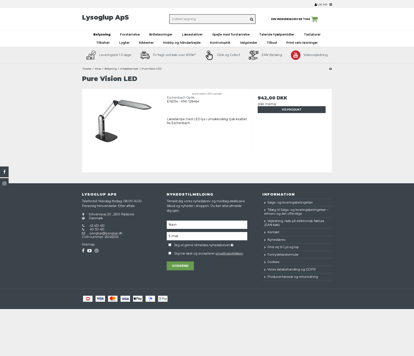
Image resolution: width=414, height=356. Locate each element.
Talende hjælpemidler (276, 34)
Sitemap (88, 244)
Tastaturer (312, 34)
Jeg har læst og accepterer (208, 253)
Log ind (322, 4)
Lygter (124, 43)
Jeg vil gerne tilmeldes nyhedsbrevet (210, 244)
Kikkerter (146, 43)
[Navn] (207, 224)
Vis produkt (291, 109)
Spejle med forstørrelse (231, 34)
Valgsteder (248, 43)
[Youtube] (89, 250)
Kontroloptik (220, 43)
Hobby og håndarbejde (182, 43)
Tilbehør (103, 43)
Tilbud (272, 43)
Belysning (102, 34)
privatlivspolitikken (229, 253)
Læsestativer (192, 34)
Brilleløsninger (160, 34)
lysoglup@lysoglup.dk (106, 233)
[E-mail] (207, 236)
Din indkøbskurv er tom (290, 19)
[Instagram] (4, 183)
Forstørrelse (130, 34)
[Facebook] (4, 171)
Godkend (180, 266)
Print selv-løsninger (302, 43)
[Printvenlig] (330, 68)
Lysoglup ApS (105, 17)
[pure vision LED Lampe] (122, 129)
